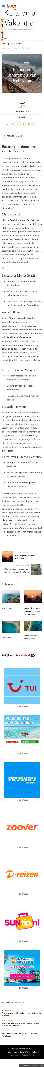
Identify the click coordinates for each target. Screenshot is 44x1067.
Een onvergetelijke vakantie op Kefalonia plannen (21, 1014)
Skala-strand (7, 608)
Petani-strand (8, 638)
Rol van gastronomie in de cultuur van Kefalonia (19, 1034)
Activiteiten (7, 1020)
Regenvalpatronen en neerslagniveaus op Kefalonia (32, 611)
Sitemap (14, 1055)
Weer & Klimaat (22, 62)
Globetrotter (22, 111)
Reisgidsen (6, 1010)
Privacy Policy (31, 1052)
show (18, 136)
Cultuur (5, 1030)
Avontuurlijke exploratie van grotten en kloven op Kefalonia (20, 1024)
